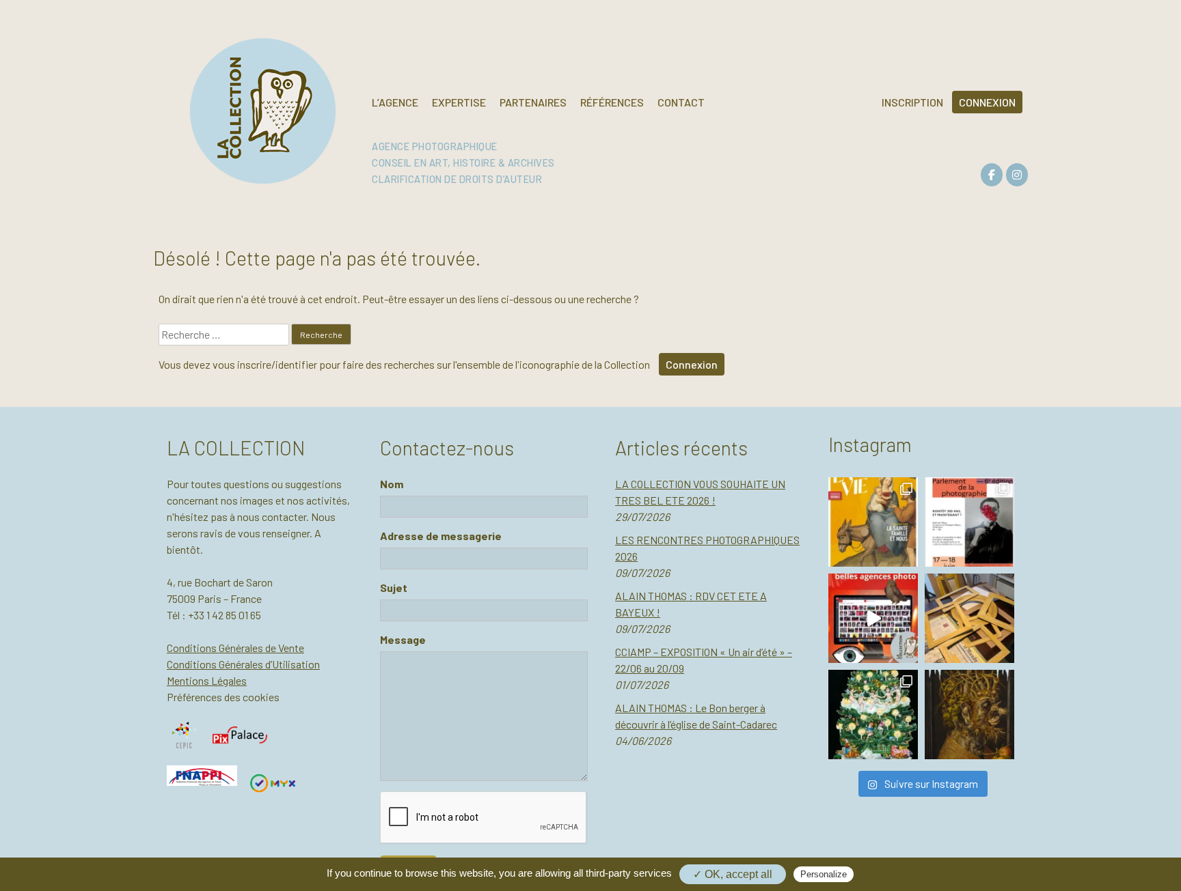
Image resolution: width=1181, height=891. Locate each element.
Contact (681, 102)
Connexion (692, 364)
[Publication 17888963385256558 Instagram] (873, 618)
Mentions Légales (207, 680)
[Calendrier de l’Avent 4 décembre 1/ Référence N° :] (873, 714)
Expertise (459, 102)
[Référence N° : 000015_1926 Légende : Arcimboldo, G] (969, 714)
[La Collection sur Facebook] (992, 174)
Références (612, 102)
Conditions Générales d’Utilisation (243, 663)
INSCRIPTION (912, 102)
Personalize (823, 874)
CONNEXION (987, 102)
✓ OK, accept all (732, 874)
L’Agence (395, 102)
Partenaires (533, 102)
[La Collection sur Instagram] (1017, 174)
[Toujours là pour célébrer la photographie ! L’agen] (969, 522)
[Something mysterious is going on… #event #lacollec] (969, 618)
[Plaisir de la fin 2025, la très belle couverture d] (873, 522)
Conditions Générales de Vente (235, 647)
